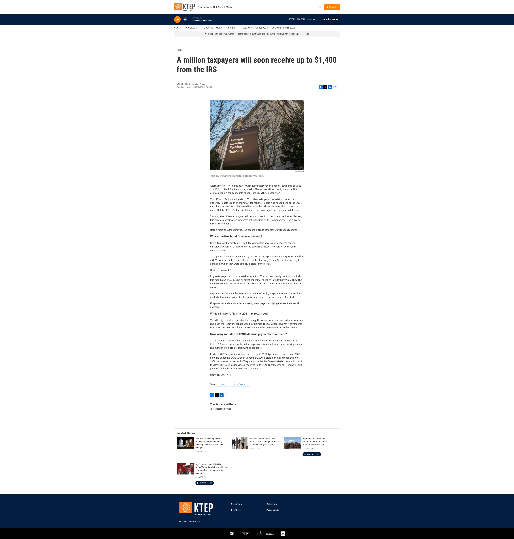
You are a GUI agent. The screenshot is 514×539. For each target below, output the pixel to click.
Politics (180, 50)
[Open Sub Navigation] (182, 28)
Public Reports (273, 510)
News (177, 28)
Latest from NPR (240, 384)
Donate (333, 7)
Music (219, 28)
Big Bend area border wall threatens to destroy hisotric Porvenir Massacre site (316, 441)
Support (233, 28)
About (246, 28)
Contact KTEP (272, 504)
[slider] (189, 19)
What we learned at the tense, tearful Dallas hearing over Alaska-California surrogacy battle (265, 441)
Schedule (261, 28)
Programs (191, 28)
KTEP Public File (238, 510)
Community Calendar (283, 28)
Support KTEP (237, 504)
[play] (177, 19)
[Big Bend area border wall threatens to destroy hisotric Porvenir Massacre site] (292, 443)
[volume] (185, 19)
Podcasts (208, 28)
